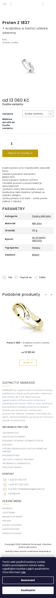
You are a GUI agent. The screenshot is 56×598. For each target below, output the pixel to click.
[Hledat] (11, 4)
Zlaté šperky (8, 512)
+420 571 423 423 (18, 484)
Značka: (10, 42)
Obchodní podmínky (13, 436)
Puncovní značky (12, 467)
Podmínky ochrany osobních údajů (22, 440)
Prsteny (36, 247)
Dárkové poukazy (12, 533)
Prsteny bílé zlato (41, 216)
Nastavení (28, 580)
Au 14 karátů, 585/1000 (39, 239)
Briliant (35, 254)
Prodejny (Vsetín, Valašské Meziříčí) (44, 4)
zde (23, 572)
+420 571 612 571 (17, 479)
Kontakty (7, 444)
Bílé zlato (37, 223)
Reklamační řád (11, 455)
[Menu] (5, 4)
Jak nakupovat (10, 432)
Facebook (14, 493)
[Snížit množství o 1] (17, 144)
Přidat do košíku (19, 153)
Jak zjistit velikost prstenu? (18, 459)
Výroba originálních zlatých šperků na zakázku (24, 450)
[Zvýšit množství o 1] (5, 144)
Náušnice (7, 508)
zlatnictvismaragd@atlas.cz (26, 489)
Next (51, 294)
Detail (26, 362)
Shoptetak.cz (45, 551)
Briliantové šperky (12, 516)
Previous (46, 294)
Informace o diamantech (16, 463)
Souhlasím (28, 590)
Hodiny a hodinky (12, 525)
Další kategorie (10, 529)
